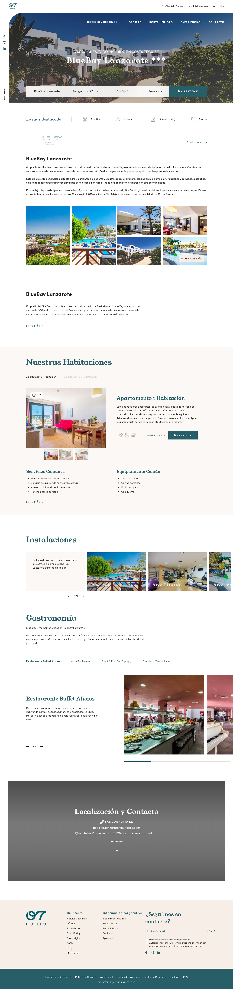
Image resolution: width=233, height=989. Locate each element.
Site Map (174, 977)
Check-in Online (174, 6)
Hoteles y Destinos (102, 21)
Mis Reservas (200, 6)
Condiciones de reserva (58, 977)
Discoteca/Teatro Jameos (157, 661)
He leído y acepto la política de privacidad (169, 939)
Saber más (154, 435)
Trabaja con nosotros (114, 918)
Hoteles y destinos (77, 918)
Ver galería (193, 258)
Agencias (108, 938)
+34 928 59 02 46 (118, 822)
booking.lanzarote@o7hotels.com (116, 828)
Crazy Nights (73, 938)
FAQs (70, 943)
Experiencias (191, 22)
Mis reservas (73, 953)
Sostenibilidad (161, 22)
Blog (69, 948)
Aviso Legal (106, 977)
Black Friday (73, 933)
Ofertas (135, 22)
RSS (185, 977)
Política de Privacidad (128, 977)
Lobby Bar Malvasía (81, 661)
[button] (137, 761)
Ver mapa (116, 841)
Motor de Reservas (154, 977)
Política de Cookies (85, 977)
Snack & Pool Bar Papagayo (117, 661)
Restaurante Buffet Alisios (43, 661)
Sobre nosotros (111, 923)
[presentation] (69, 596)
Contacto (216, 22)
